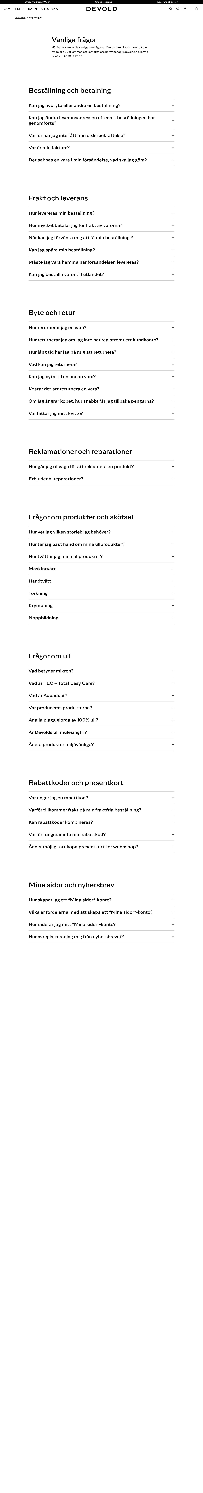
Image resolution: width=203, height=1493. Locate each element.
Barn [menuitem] (32, 8)
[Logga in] (185, 9)
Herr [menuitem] (19, 8)
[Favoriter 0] (178, 9)
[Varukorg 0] (197, 9)
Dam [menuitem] (6, 8)
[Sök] (171, 9)
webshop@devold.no (123, 51)
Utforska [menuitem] (49, 8)
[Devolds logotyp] (101, 9)
